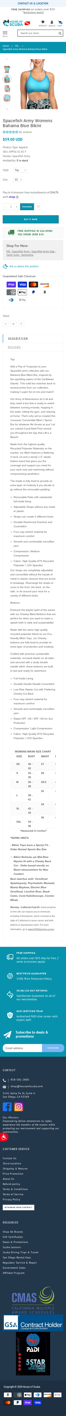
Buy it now (31, 219)
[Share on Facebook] (6, 324)
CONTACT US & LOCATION (33, 3)
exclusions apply (33, 12)
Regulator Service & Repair (20, 1262)
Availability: (10, 160)
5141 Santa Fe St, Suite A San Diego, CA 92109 (19, 1095)
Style (6, 170)
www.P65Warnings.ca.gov (41, 929)
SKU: (6, 151)
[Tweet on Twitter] (13, 324)
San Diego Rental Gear (17, 1257)
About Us (8, 1178)
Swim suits (13, 255)
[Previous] (19, 84)
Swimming (27, 255)
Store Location (12, 1163)
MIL (17, 45)
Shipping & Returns (15, 1168)
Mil (8, 251)
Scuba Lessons (12, 1247)
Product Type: (10, 147)
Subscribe (53, 1048)
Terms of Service (13, 1194)
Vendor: (7, 156)
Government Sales (14, 1267)
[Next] (55, 84)
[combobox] (40, 33)
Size (5, 179)
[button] (11, 132)
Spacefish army (21, 251)
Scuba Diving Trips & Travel (20, 1252)
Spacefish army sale (43, 251)
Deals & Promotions (15, 1242)
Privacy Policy (11, 1199)
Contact (9, 1070)
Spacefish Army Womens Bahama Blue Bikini (25, 49)
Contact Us (9, 1158)
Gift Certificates (13, 1237)
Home (6, 45)
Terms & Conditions (15, 1189)
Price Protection (13, 1173)
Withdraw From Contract (18, 1207)
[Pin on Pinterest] (21, 324)
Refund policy (11, 1184)
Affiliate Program (13, 1273)
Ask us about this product (24, 266)
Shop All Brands (13, 1231)
